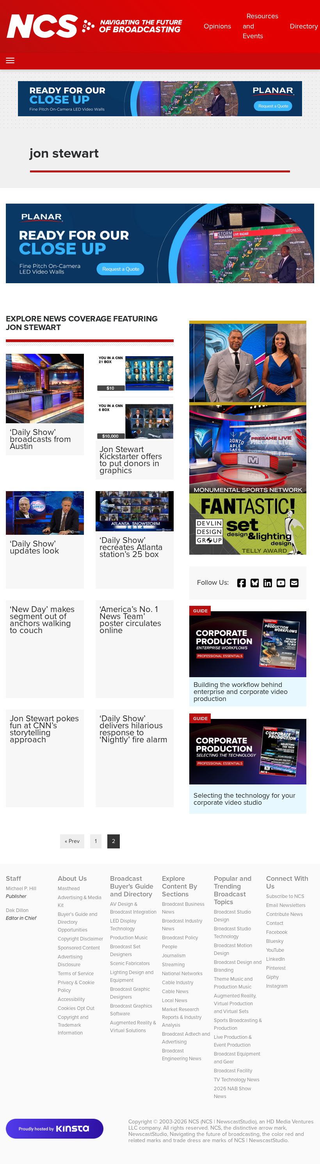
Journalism (174, 955)
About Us (72, 878)
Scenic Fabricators (130, 963)
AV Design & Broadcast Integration (133, 908)
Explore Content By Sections (179, 886)
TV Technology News (237, 1079)
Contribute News (284, 914)
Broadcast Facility (233, 1070)
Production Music (129, 937)
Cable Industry (177, 982)
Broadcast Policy (180, 937)
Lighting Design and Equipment (131, 976)
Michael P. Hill (21, 888)
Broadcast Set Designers (125, 950)
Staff (13, 878)
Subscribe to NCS (285, 896)
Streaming (173, 964)
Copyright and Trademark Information (73, 1024)
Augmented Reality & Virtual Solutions (133, 1026)
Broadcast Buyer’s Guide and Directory (131, 886)
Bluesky (274, 941)
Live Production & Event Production (233, 1041)
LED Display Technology (123, 924)
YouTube (275, 950)
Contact (274, 923)
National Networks (182, 973)
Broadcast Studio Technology (232, 932)
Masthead (69, 888)
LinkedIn (275, 959)
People (169, 946)
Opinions (217, 26)
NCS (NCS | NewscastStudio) (222, 1122)
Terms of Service (76, 973)
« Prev (72, 841)
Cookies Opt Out (76, 1008)
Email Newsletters (286, 905)
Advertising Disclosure (70, 960)
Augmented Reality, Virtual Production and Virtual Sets (235, 1003)
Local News (174, 1000)
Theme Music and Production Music (233, 982)
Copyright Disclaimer (80, 938)
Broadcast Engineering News (181, 1054)
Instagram (277, 986)
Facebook (277, 932)
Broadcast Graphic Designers (130, 993)
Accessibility (71, 999)
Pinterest (276, 968)
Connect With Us (287, 882)
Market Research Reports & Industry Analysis (181, 1017)
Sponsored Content (79, 947)
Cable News (175, 991)
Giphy (272, 977)
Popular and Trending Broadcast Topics (232, 890)
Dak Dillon (17, 910)
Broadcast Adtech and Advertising (186, 1037)
